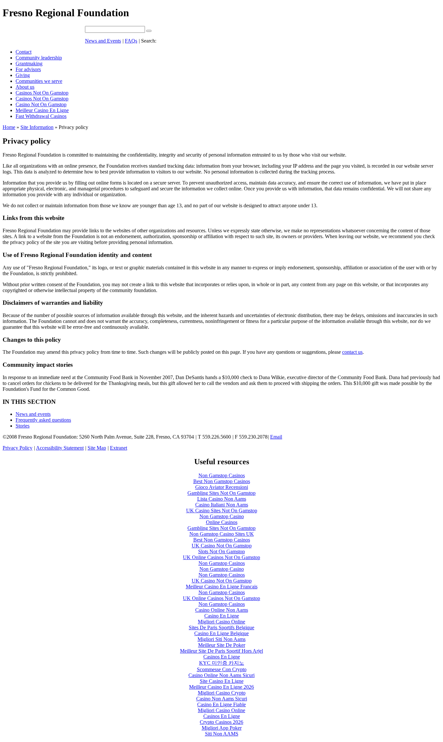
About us (25, 87)
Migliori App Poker (222, 728)
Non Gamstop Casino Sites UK (221, 534)
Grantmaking (29, 63)
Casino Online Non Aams (221, 610)
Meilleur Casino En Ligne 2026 (221, 687)
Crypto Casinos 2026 (221, 722)
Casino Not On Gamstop (41, 104)
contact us (352, 352)
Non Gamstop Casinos (221, 475)
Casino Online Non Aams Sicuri (221, 675)
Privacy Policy (17, 448)
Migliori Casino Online (221, 621)
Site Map (97, 448)
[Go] (148, 31)
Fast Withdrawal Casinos (41, 116)
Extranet (118, 448)
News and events (33, 414)
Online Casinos (221, 522)
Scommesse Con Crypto (221, 669)
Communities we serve (39, 81)
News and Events (103, 41)
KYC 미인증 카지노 (221, 663)
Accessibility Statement (60, 448)
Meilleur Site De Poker (221, 645)
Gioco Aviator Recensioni (221, 487)
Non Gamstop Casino (221, 516)
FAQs (131, 41)
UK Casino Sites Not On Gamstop (221, 510)
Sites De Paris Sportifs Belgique (221, 627)
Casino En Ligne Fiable (221, 704)
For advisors (28, 69)
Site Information (37, 127)
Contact (23, 52)
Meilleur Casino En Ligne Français (221, 586)
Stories (23, 426)
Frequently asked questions (43, 420)
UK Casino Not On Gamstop (222, 545)
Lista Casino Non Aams (221, 499)
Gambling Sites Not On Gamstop (221, 493)
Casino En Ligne (221, 616)
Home (9, 127)
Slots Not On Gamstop (221, 551)
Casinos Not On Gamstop (42, 93)
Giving (23, 75)
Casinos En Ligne (221, 656)
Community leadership (39, 57)
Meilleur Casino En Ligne (42, 110)
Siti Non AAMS (221, 733)
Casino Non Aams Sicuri (221, 698)
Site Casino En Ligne (222, 681)
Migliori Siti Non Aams (221, 639)
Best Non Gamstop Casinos (221, 481)
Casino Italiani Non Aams (221, 504)
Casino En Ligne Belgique (221, 633)
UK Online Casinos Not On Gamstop (221, 557)
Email (276, 437)
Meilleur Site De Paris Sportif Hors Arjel (221, 651)
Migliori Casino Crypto (221, 693)
